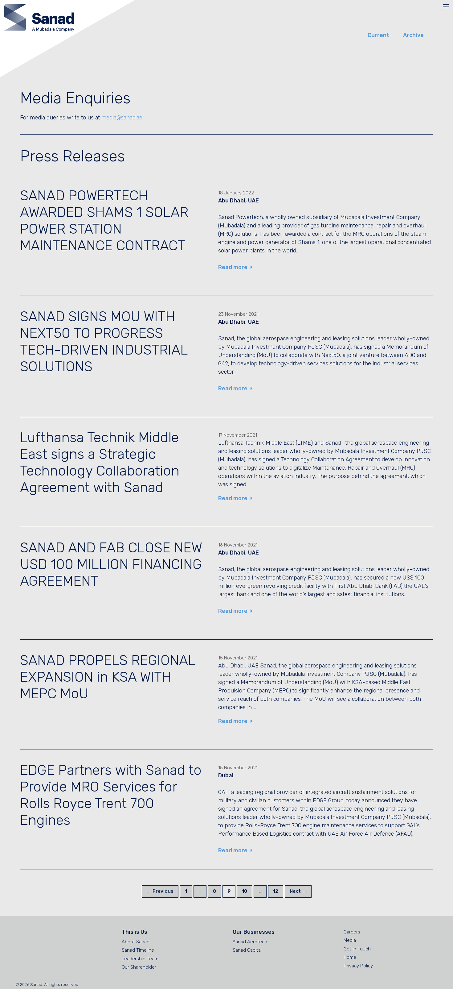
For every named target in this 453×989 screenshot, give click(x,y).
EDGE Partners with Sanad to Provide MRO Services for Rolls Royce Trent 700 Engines (111, 795)
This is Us (134, 932)
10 (247, 891)
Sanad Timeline (138, 950)
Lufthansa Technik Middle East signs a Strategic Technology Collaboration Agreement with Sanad (99, 462)
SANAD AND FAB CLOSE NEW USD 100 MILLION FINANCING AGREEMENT (111, 564)
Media (350, 940)
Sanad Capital (247, 950)
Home (350, 957)
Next (298, 891)
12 (278, 891)
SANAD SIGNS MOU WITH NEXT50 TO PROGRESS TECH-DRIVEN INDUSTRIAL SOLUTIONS (104, 341)
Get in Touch (357, 949)
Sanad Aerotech (250, 942)
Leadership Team (140, 959)
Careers (352, 932)
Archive (413, 35)
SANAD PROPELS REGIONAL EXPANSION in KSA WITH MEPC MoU (107, 677)
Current (378, 35)
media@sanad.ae (121, 117)
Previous (160, 891)
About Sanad (135, 942)
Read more (232, 267)
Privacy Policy (358, 966)
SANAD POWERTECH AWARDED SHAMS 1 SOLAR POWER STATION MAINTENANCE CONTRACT (104, 220)
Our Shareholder (139, 967)
